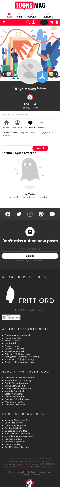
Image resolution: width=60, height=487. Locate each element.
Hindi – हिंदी (10, 343)
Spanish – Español (14, 348)
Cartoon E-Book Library (17, 399)
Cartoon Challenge (14, 394)
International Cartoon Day (18, 380)
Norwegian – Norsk (14, 351)
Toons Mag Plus (13, 338)
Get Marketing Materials (17, 447)
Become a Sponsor (15, 441)
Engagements (46, 132)
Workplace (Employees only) (19, 436)
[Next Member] (53, 74)
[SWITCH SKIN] (56, 22)
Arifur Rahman (23, 467)
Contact (31, 472)
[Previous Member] (7, 74)
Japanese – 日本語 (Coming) (19, 359)
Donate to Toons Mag (16, 431)
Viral (19, 17)
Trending (47, 17)
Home (6, 127)
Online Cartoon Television (18, 388)
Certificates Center (14, 396)
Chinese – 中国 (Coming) (17, 354)
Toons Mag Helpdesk (15, 425)
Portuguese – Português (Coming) (22, 356)
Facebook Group (13, 439)
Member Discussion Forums (19, 420)
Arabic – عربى (12, 346)
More (41, 127)
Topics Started (10, 132)
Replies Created (28, 132)
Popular (32, 17)
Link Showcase (12, 444)
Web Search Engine (15, 402)
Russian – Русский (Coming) (19, 362)
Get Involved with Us (15, 428)
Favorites (7, 135)
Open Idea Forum (14, 422)
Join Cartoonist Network (17, 433)
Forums (30, 127)
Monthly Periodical (14, 391)
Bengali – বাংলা (12, 340)
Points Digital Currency (16, 383)
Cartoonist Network (15, 404)
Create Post (44, 22)
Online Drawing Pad (15, 386)
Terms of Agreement (30, 475)
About (21, 472)
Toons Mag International (17, 335)
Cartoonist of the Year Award (20, 377)
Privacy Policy (44, 472)
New (9, 17)
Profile (17, 127)
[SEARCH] (28, 22)
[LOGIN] (33, 22)
